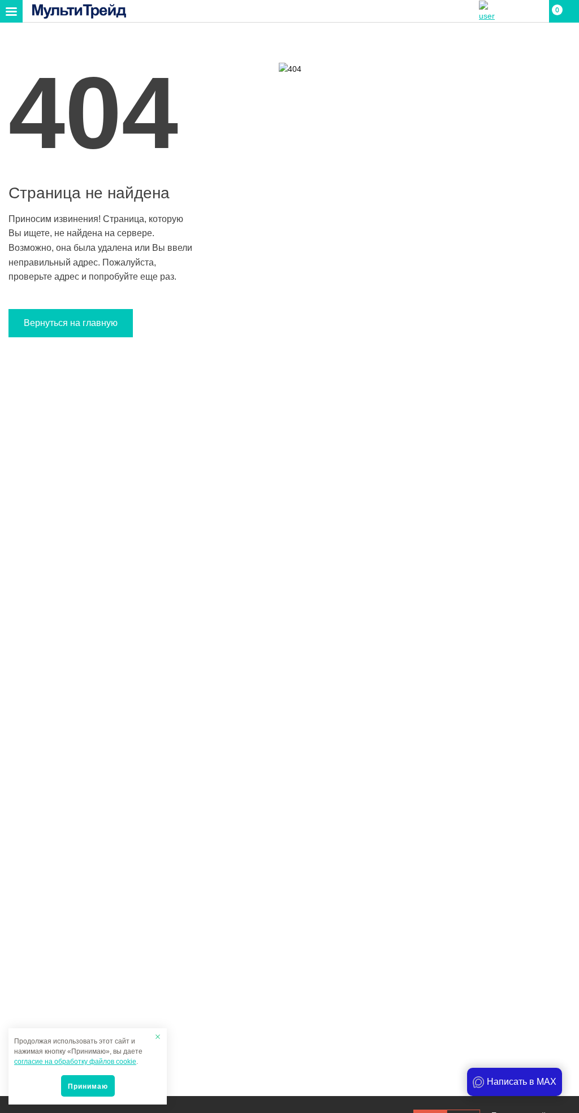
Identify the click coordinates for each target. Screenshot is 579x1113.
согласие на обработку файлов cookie (75, 1062)
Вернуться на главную (71, 323)
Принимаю (88, 1086)
